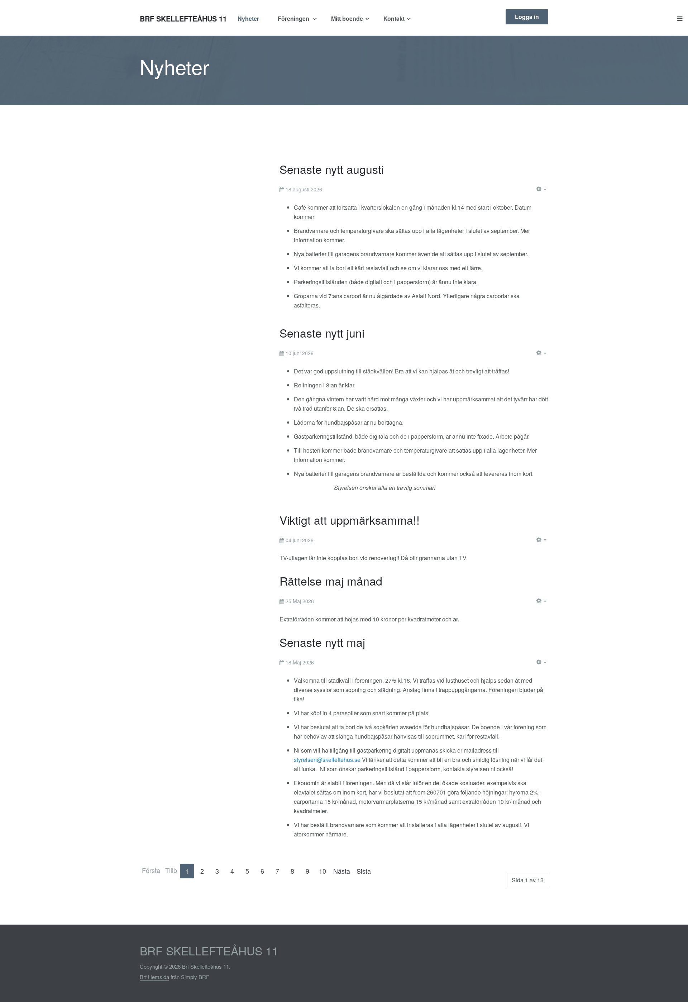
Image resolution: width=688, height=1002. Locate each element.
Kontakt (394, 18)
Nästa (341, 870)
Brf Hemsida (154, 976)
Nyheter (248, 18)
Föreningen (294, 18)
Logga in (527, 17)
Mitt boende (347, 18)
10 (322, 870)
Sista (364, 870)
